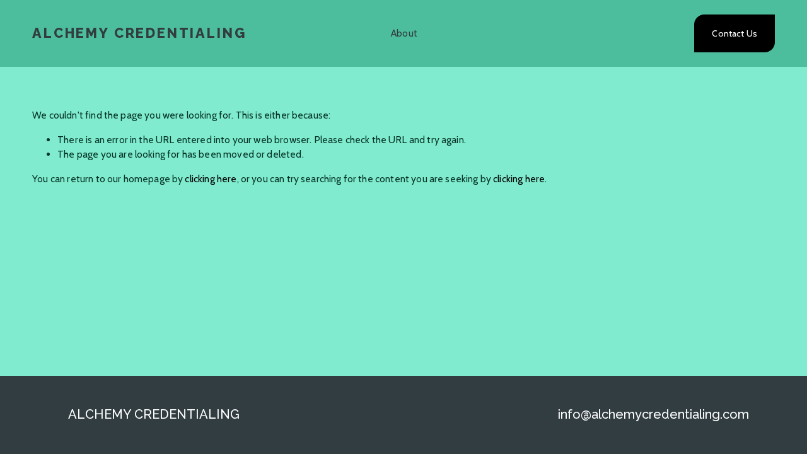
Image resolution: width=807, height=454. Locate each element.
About (404, 33)
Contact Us (734, 33)
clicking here (210, 179)
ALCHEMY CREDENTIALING (139, 33)
